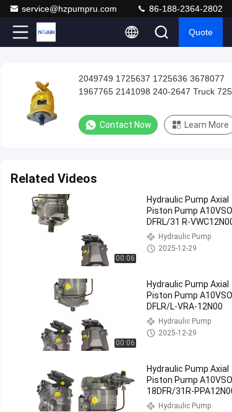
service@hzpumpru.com (69, 9)
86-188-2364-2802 (185, 9)
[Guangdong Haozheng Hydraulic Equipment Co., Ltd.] (61, 32)
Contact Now (126, 125)
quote (201, 32)
